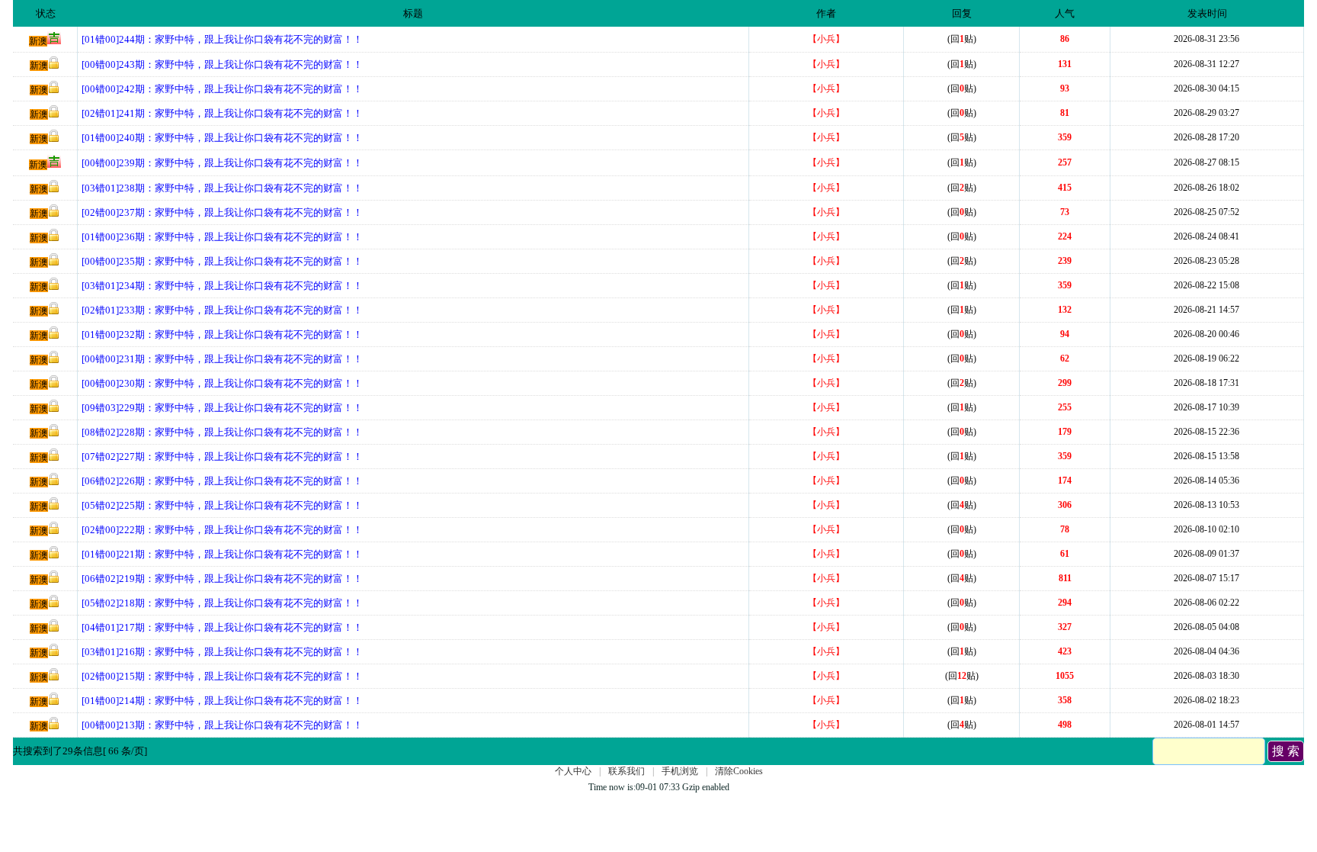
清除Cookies (739, 771)
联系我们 (626, 771)
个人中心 (573, 771)
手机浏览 (680, 771)
